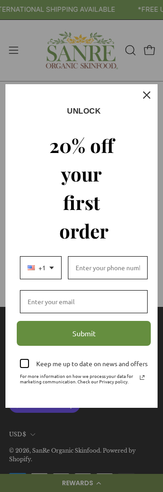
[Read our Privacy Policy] (142, 377)
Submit (84, 333)
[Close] (147, 95)
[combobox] (41, 267)
